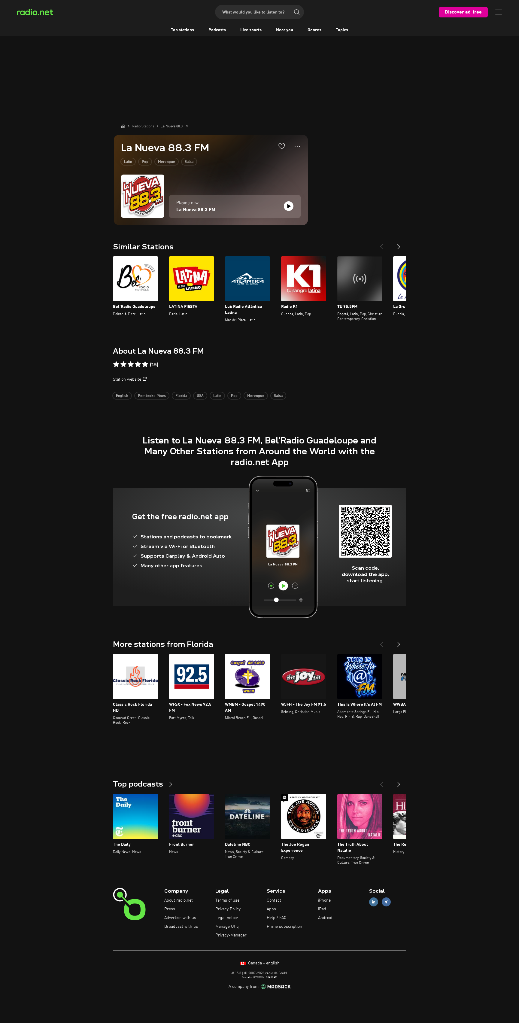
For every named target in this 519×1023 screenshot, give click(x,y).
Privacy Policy (228, 909)
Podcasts (217, 30)
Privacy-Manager (231, 935)
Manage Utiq (227, 926)
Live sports (251, 30)
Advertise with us (180, 918)
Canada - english (263, 963)
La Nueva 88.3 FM (195, 210)
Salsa (189, 162)
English (122, 396)
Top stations (182, 30)
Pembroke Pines (152, 396)
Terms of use (227, 900)
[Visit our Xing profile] (386, 902)
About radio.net (178, 900)
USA (200, 396)
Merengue (166, 162)
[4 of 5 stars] (137, 364)
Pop (145, 162)
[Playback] (288, 206)
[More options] (297, 146)
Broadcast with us (181, 926)
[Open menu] (498, 12)
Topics (342, 30)
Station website (127, 379)
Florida (181, 396)
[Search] (296, 12)
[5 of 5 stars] (145, 364)
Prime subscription (284, 926)
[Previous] (381, 244)
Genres (314, 30)
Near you (284, 30)
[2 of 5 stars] (123, 364)
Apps (271, 909)
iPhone (324, 900)
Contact (274, 900)
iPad (322, 909)
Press (169, 909)
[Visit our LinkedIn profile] (373, 902)
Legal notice (226, 918)
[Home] (123, 126)
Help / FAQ (277, 918)
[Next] (399, 244)
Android (325, 918)
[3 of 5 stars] (130, 364)
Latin (128, 162)
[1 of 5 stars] (116, 364)
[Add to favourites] (282, 146)
